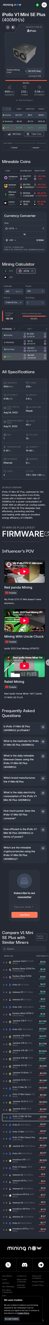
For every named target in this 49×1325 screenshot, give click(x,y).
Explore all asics (40, 937)
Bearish (36, 148)
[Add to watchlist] (7, 27)
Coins (4, 1279)
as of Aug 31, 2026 (35, 76)
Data (4, 1296)
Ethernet (8, 462)
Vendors (5, 1283)
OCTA (26, 271)
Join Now (24, 914)
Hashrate (8, 286)
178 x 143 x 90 (35, 475)
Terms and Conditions (36, 1277)
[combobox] (12, 228)
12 (27, 438)
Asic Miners (7, 1276)
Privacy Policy (38, 1282)
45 (28, 424)
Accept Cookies (12, 1319)
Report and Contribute (21, 1280)
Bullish (15, 148)
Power (28, 286)
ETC (11, 271)
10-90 (30, 450)
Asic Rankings (8, 1286)
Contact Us (22, 1276)
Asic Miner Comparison (7, 1291)
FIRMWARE (23, 533)
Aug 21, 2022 (10, 426)
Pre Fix (7, 298)
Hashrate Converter (21, 1286)
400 (8, 386)
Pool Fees (30, 298)
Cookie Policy (38, 1285)
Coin (6, 223)
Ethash (29, 410)
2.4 (29, 398)
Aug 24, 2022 (11, 412)
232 (29, 386)
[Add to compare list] (13, 27)
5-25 (7, 450)
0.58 (8, 398)
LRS (11, 277)
